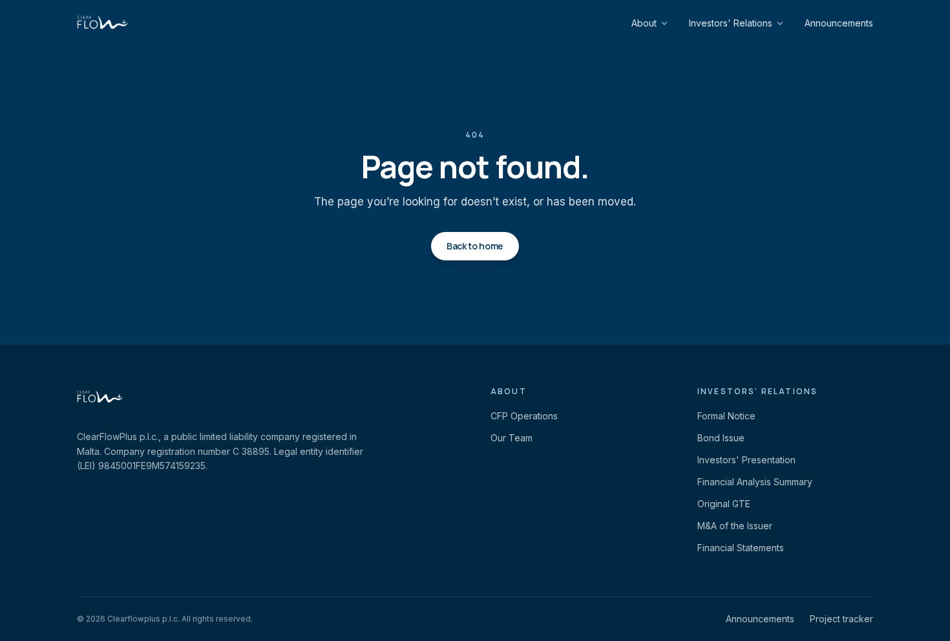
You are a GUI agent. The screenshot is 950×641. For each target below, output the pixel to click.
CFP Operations (524, 415)
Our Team (512, 437)
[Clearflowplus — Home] (102, 23)
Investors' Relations (730, 22)
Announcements (839, 22)
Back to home (475, 246)
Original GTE (723, 503)
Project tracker (841, 618)
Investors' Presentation (746, 459)
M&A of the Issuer (734, 525)
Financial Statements (740, 547)
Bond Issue (720, 437)
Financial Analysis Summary (754, 481)
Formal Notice (726, 415)
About (644, 22)
